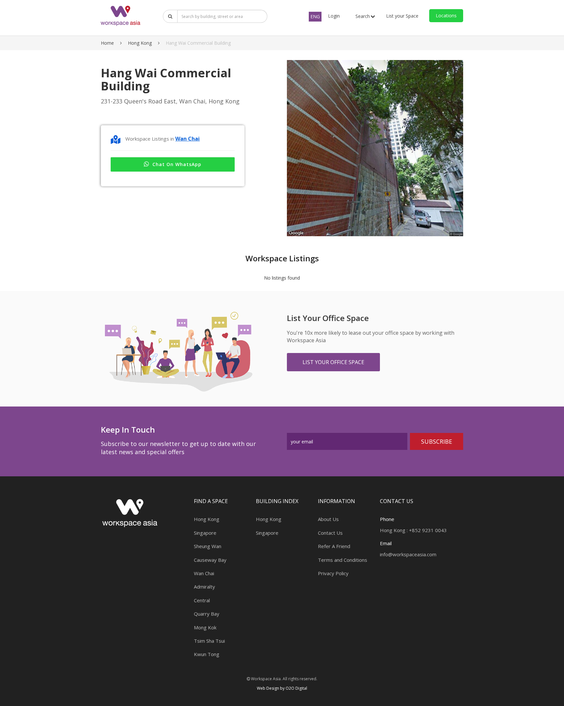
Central (202, 600)
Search (362, 16)
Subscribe (436, 441)
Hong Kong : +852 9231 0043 (413, 530)
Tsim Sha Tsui (209, 640)
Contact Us (330, 533)
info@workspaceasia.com (408, 554)
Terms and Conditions (342, 560)
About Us (328, 519)
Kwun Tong (206, 654)
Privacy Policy (333, 573)
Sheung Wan (207, 546)
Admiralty (204, 586)
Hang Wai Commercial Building (198, 43)
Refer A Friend (334, 546)
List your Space (402, 16)
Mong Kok (205, 627)
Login (334, 16)
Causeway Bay (210, 560)
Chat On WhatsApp (176, 164)
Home (107, 43)
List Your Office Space (333, 362)
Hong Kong (140, 43)
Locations (446, 15)
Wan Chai (187, 138)
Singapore (205, 533)
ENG (315, 16)
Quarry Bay (206, 613)
